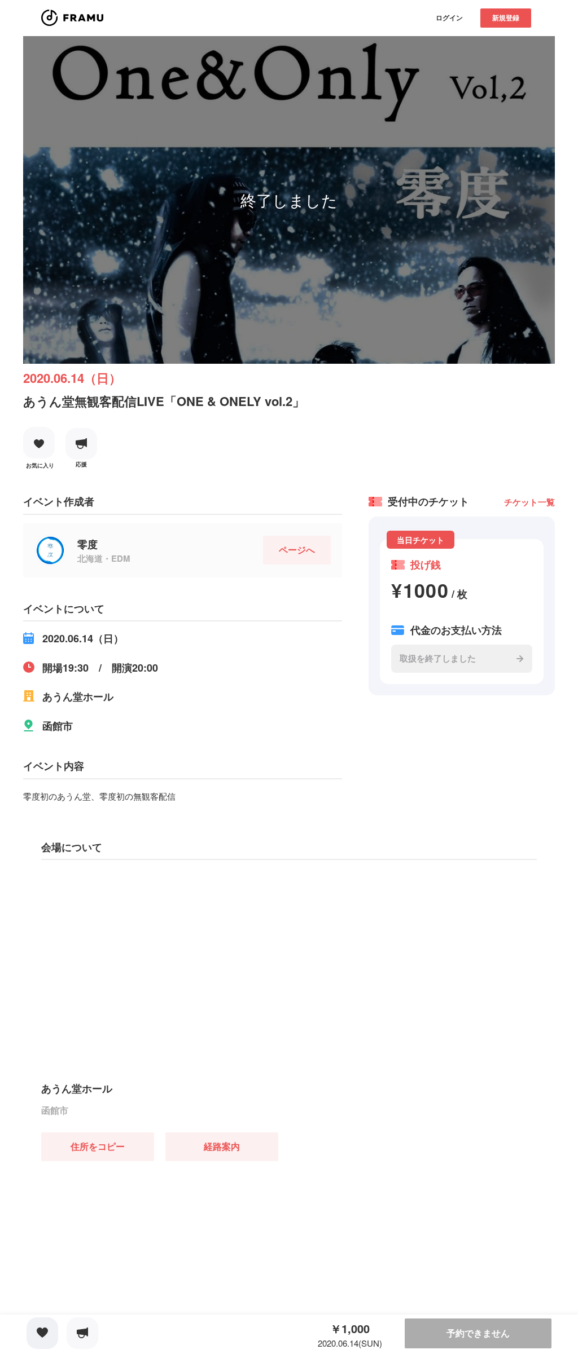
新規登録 (505, 17)
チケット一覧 (529, 502)
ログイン (449, 17)
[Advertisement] (126, 1231)
